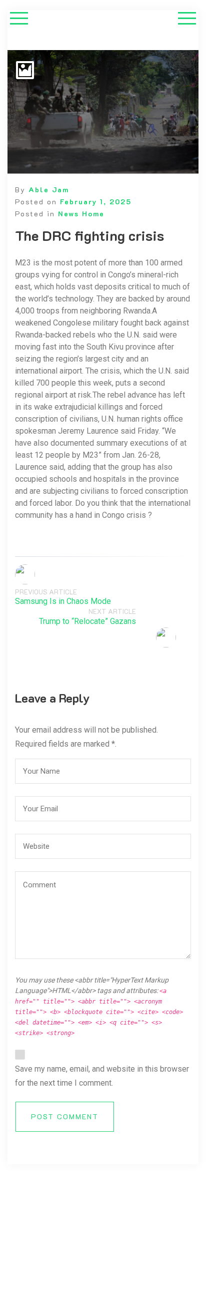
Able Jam (48, 189)
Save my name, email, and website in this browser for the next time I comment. (102, 1076)
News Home (81, 213)
